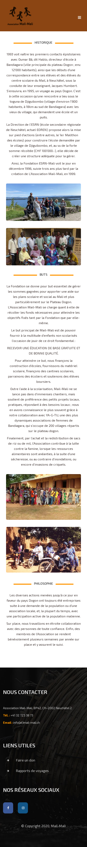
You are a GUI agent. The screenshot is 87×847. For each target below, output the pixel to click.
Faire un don (25, 760)
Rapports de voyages (32, 771)
